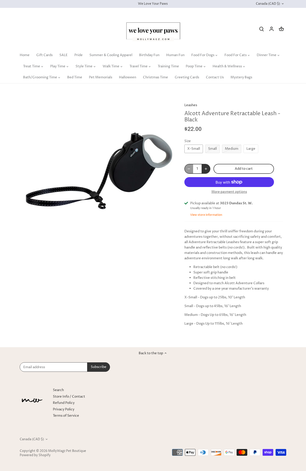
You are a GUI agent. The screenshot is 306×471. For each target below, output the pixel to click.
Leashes (190, 105)
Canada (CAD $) (268, 4)
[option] (98, 173)
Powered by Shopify (35, 455)
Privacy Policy (63, 409)
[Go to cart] (281, 29)
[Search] (262, 29)
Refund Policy (64, 403)
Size (187, 141)
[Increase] (206, 169)
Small (212, 148)
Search (58, 390)
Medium (231, 148)
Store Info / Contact (69, 396)
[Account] (271, 29)
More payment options (229, 192)
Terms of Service (66, 415)
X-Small (193, 148)
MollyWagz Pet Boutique (67, 451)
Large (250, 148)
